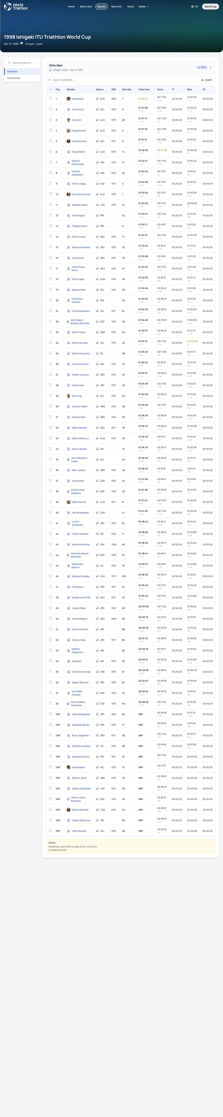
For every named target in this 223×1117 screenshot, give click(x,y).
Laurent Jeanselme (77, 173)
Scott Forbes (78, 332)
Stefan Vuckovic (80, 374)
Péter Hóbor (78, 279)
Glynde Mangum (80, 512)
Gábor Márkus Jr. (80, 438)
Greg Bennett (79, 130)
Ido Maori (76, 661)
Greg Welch (78, 98)
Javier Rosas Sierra (78, 268)
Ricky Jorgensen (80, 735)
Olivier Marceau (80, 342)
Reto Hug (77, 395)
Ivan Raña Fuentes (77, 693)
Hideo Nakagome (81, 714)
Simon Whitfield (80, 809)
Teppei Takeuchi (80, 682)
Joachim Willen (79, 406)
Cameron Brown (80, 364)
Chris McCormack (81, 194)
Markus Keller (79, 289)
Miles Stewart (79, 501)
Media (142, 6)
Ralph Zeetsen (79, 427)
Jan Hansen (78, 257)
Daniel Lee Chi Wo (81, 597)
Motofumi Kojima (80, 544)
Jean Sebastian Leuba (79, 459)
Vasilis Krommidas (81, 671)
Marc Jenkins (79, 470)
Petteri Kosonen (80, 533)
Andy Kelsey (78, 480)
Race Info (116, 6)
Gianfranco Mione (81, 746)
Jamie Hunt (78, 109)
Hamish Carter (79, 141)
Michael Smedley (81, 576)
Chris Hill (76, 119)
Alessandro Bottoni (77, 565)
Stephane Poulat (80, 756)
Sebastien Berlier (81, 724)
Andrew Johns (79, 777)
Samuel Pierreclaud (78, 162)
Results (101, 6)
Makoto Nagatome (77, 650)
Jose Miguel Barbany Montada (80, 321)
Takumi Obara (79, 608)
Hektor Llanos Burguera (78, 799)
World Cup (210, 6)
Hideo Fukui (78, 385)
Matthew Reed (79, 204)
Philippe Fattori (79, 226)
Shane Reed (78, 767)
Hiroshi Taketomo (81, 820)
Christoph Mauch (81, 310)
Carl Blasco (78, 586)
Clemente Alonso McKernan (79, 555)
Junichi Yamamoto (77, 523)
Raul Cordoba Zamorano (78, 703)
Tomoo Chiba (78, 639)
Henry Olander (79, 448)
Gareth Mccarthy (81, 353)
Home (71, 6)
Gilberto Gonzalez (81, 247)
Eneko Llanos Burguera (78, 491)
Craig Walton (78, 151)
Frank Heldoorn (80, 618)
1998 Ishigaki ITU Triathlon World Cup (47, 36)
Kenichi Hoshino (80, 629)
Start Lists (86, 6)
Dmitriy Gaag (79, 183)
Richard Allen (78, 417)
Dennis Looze (79, 236)
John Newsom (79, 830)
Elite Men (12, 71)
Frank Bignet (78, 215)
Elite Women (13, 78)
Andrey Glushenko (81, 788)
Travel (130, 6)
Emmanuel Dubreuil (77, 300)
